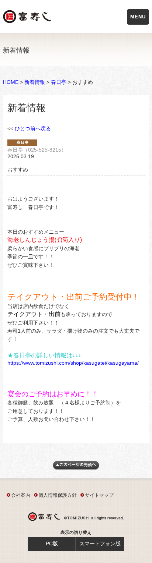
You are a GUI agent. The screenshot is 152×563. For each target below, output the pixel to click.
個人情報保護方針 (57, 495)
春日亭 (58, 82)
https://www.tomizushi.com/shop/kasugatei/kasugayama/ (73, 363)
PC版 (52, 543)
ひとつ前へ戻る (33, 128)
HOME (10, 82)
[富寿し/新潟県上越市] (28, 18)
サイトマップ (99, 495)
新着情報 (34, 82)
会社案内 (20, 495)
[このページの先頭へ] (76, 468)
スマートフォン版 (100, 543)
